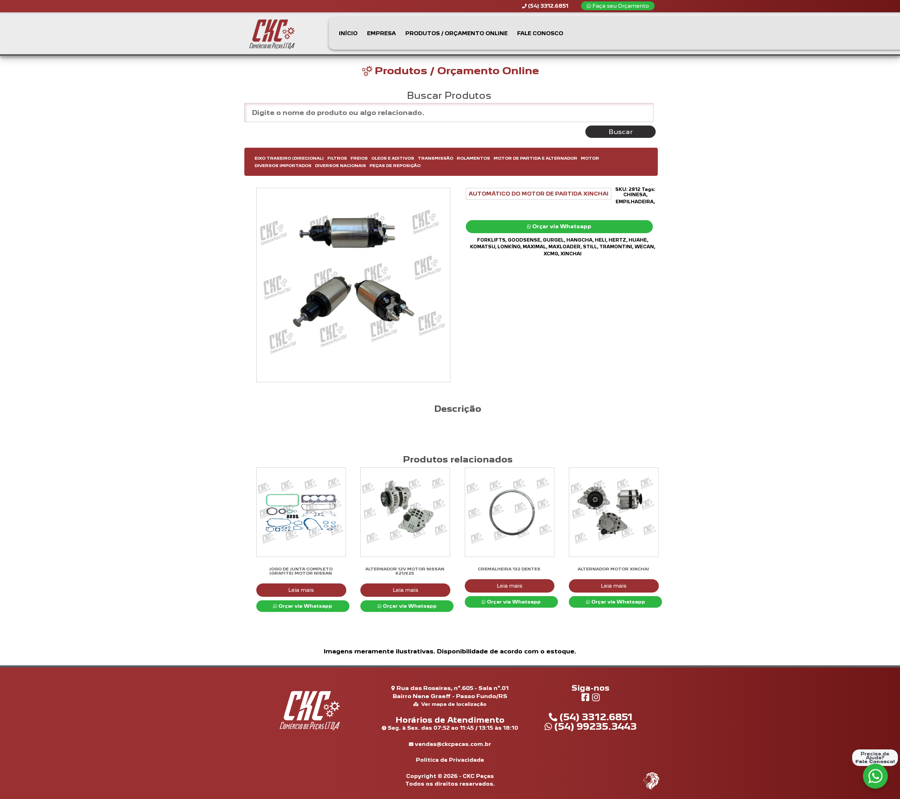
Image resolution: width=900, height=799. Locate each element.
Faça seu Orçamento (620, 6)
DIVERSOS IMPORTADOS (283, 165)
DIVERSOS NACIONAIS (340, 165)
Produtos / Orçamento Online (456, 33)
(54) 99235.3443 (594, 726)
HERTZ (617, 240)
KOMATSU (482, 246)
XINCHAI (570, 253)
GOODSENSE (524, 240)
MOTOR (590, 158)
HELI (600, 240)
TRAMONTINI (615, 246)
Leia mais (301, 590)
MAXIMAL (534, 246)
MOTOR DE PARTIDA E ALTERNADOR (535, 158)
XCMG (551, 253)
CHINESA (634, 194)
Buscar (621, 131)
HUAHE (638, 240)
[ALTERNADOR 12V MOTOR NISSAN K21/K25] (404, 512)
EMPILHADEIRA (635, 201)
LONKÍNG (508, 246)
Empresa (381, 33)
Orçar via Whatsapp (561, 226)
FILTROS (337, 158)
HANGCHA (579, 240)
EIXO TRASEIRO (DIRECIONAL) (289, 158)
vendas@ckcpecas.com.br (452, 744)
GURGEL (553, 240)
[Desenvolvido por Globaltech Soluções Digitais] (651, 788)
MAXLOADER (564, 246)
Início (348, 33)
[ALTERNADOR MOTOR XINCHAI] (613, 512)
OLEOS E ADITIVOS (392, 158)
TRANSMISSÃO (435, 158)
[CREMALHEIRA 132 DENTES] (509, 512)
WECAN (644, 246)
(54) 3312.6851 (594, 716)
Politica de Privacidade (450, 760)
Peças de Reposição (394, 165)
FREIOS (359, 158)
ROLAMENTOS (473, 158)
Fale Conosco (540, 33)
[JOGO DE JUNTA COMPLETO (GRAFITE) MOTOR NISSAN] (300, 512)
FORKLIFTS (491, 240)
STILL (590, 246)
